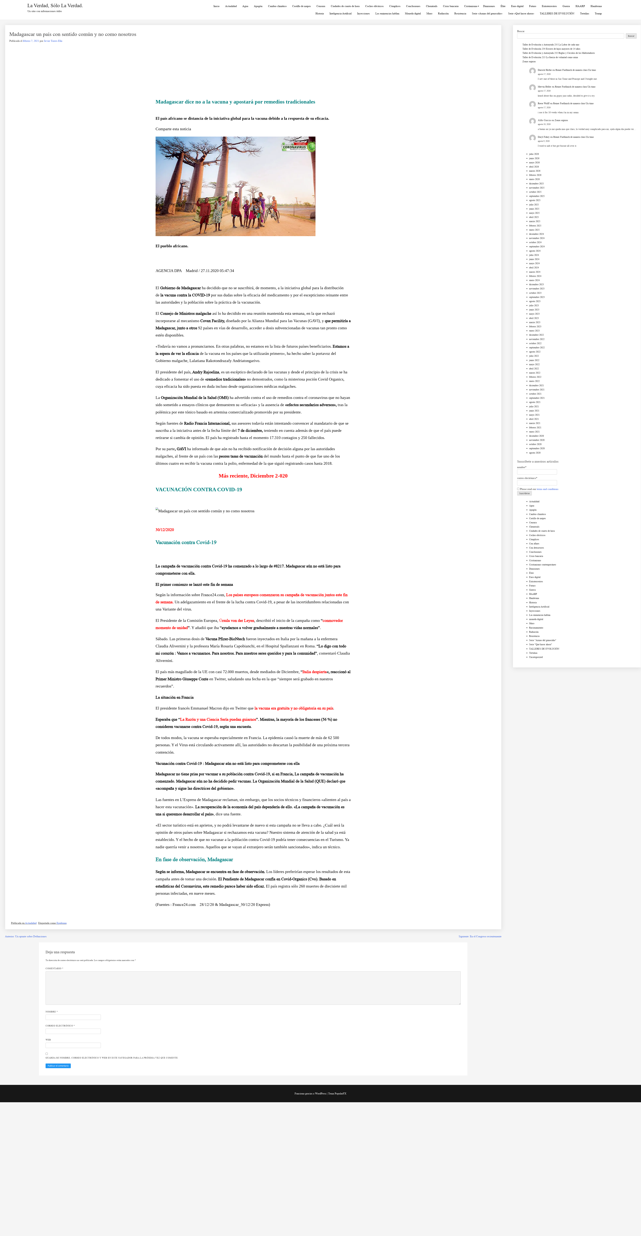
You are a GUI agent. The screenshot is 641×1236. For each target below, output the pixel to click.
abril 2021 (534, 419)
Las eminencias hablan (387, 13)
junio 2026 (534, 158)
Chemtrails (431, 6)
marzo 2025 (534, 221)
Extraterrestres (549, 6)
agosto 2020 (535, 453)
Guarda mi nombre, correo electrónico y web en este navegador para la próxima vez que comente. (112, 1057)
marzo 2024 (534, 272)
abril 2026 (534, 166)
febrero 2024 (535, 276)
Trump (598, 13)
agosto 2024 (535, 251)
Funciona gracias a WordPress (311, 1093)
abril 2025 (534, 217)
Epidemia (62, 923)
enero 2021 (534, 431)
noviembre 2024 (537, 238)
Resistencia (460, 13)
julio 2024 (534, 255)
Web (48, 1039)
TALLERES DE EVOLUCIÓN (557, 13)
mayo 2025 (534, 213)
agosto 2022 (535, 351)
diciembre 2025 (536, 183)
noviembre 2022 (537, 339)
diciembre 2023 (536, 284)
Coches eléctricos (374, 6)
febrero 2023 (535, 326)
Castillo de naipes (301, 6)
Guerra (566, 6)
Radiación (443, 13)
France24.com (212, 595)
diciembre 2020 (536, 436)
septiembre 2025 (537, 196)
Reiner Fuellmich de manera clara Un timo (576, 70)
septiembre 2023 (537, 297)
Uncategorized (536, 657)
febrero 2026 (535, 175)
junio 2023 (534, 309)
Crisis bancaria (451, 6)
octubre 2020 (535, 444)
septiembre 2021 (537, 398)
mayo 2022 (534, 364)
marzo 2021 (534, 423)
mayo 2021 (534, 415)
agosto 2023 (535, 301)
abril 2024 (534, 267)
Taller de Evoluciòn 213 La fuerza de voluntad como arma (550, 57)
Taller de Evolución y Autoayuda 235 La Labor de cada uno (550, 44)
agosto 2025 (535, 200)
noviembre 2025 (537, 188)
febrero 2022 (535, 377)
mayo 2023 (534, 314)
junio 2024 (534, 259)
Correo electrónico (60, 1025)
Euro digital (517, 6)
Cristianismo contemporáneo (542, 564)
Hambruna (596, 6)
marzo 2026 (534, 171)
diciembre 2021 (536, 385)
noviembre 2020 (537, 440)
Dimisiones (489, 6)
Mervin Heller (544, 86)
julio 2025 (534, 204)
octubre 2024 (535, 242)
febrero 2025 (535, 225)
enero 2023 (534, 330)
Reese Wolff (543, 103)
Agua (245, 6)
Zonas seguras (529, 61)
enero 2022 (534, 381)
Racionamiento (536, 628)
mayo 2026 (534, 162)
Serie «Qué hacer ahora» (521, 13)
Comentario (54, 968)
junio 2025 (534, 209)
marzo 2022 (534, 373)
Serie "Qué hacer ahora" (540, 644)
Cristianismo (470, 6)
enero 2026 (534, 179)
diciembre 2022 (536, 335)
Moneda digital (413, 13)
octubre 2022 (535, 343)
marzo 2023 (534, 322)
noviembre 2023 (537, 288)
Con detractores (536, 548)
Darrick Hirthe (545, 70)
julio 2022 (534, 356)
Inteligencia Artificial (341, 13)
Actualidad (231, 6)
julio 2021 (534, 406)
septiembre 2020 (537, 448)
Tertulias (584, 13)
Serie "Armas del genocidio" (542, 640)
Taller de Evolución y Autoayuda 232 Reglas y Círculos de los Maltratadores (558, 53)
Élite (503, 6)
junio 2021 (534, 410)
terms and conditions (547, 489)
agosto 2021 (535, 402)
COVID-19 (201, 295)
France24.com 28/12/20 (193, 904)
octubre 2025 (535, 192)
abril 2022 (534, 368)
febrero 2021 (535, 427)
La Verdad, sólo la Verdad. (55, 5)
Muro (429, 13)
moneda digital (536, 619)
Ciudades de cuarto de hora (345, 6)
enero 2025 (534, 230)
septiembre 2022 (537, 347)
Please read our (538, 489)
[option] (253, 193)
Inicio (216, 6)
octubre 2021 (535, 394)
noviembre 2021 (537, 389)
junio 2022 (534, 360)
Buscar (520, 31)
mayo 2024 (534, 263)
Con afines (534, 543)
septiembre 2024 (537, 246)
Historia (319, 13)
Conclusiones (413, 6)
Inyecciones (363, 13)
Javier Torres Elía (53, 40)
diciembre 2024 (536, 234)
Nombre (52, 1011)
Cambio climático (277, 6)
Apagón (258, 6)
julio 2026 (534, 154)
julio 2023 (534, 305)
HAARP (580, 6)
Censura (320, 6)
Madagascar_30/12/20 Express (244, 904)
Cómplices (394, 6)
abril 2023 (534, 318)
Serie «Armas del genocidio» (487, 13)
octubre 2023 (535, 293)
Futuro (532, 6)
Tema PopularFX (337, 1093)
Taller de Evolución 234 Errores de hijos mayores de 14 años (551, 49)
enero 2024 (534, 280)
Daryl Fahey (544, 137)
